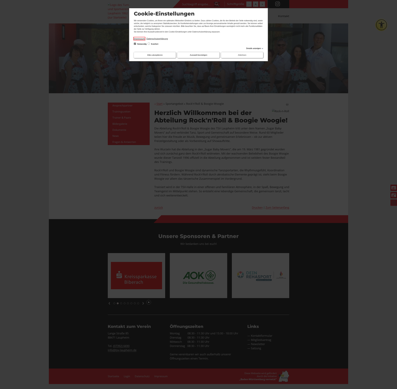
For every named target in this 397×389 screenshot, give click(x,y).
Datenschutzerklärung (157, 38)
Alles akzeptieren (155, 55)
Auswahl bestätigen (198, 55)
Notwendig (142, 44)
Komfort (154, 44)
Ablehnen (242, 55)
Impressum (139, 38)
